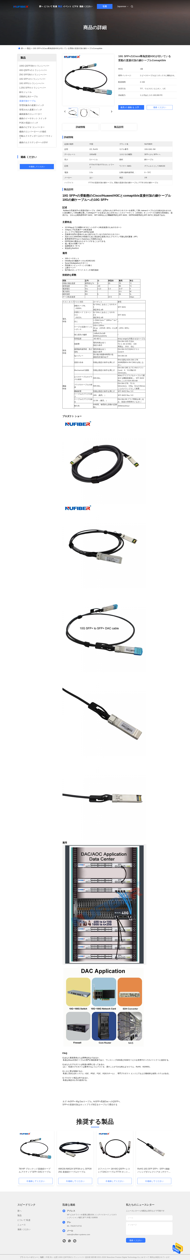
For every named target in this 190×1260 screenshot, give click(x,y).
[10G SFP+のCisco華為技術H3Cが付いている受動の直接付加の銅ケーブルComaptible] (88, 80)
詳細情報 (80, 127)
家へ (41, 6)
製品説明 (118, 127)
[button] (22, 1155)
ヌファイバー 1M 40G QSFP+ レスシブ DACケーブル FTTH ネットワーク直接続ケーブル (114, 1170)
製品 (60, 6)
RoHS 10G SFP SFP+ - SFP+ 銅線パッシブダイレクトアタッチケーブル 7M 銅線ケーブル (153, 1170)
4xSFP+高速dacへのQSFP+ (106, 1101)
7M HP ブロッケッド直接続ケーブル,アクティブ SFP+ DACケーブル (35, 1170)
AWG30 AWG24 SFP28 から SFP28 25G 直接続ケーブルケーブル (75, 1170)
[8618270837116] (69, 1242)
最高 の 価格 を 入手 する (132, 107)
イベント (67, 6)
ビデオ (75, 6)
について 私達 (50, 6)
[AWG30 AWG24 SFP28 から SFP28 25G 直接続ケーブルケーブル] (75, 1149)
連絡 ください (85, 6)
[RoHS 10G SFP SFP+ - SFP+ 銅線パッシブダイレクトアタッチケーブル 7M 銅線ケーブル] (154, 1149)
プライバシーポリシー (29, 1257)
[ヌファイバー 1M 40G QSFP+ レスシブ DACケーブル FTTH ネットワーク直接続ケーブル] (115, 1149)
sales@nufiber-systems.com (78, 1234)
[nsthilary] (75, 1242)
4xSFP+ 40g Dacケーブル (80, 1101)
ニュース (21, 1225)
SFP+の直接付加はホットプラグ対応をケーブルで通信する (89, 1104)
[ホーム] (21, 6)
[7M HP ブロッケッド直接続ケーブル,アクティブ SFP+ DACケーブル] (36, 1149)
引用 (105, 6)
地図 (42, 1257)
